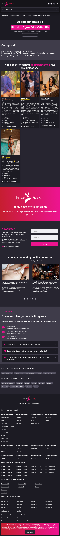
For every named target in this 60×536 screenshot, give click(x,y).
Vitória (47, 420)
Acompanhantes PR (7, 445)
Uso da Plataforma (22, 515)
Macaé (33, 420)
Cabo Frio (33, 417)
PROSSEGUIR (30, 532)
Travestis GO (48, 501)
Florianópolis (19, 417)
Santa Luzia (4, 438)
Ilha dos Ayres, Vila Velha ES (41, 15)
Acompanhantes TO (50, 472)
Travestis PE (48, 504)
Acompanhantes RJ (37, 414)
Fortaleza (3, 458)
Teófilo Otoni (4, 441)
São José (18, 423)
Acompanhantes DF (51, 455)
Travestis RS (33, 504)
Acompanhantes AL (50, 469)
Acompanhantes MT (51, 445)
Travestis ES (33, 501)
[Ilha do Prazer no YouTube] (20, 403)
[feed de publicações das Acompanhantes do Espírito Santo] (51, 4)
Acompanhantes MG (7, 414)
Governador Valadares (7, 426)
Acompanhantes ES (15, 15)
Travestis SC (19, 501)
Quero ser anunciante (30, 35)
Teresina (33, 458)
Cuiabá (47, 448)
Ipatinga (3, 429)
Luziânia (18, 451)
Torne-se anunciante (22, 521)
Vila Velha (48, 417)
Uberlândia (4, 493)
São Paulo (34, 448)
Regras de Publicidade (7, 518)
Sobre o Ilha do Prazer (7, 515)
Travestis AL (48, 507)
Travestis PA (4, 507)
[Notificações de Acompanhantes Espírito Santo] (49, 4)
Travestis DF (38, 484)
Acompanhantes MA (50, 466)
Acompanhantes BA (6, 466)
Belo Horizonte (5, 417)
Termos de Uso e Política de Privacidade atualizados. (36, 528)
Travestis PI (19, 507)
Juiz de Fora (4, 432)
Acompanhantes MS (21, 472)
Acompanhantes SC (22, 414)
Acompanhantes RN (6, 469)
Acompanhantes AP (6, 472)
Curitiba (3, 448)
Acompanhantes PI (36, 455)
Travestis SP (22, 484)
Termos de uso (5, 521)
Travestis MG (5, 484)
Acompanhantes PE (22, 455)
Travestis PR (4, 504)
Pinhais (3, 451)
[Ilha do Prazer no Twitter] (25, 403)
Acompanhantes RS (21, 466)
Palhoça (18, 420)
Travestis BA (19, 504)
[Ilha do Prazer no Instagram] (23, 403)
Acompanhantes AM (36, 469)
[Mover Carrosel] (24, 299)
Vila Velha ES (27, 15)
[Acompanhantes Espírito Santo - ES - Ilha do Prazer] (8, 3)
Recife (18, 458)
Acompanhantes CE (7, 455)
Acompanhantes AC (6, 475)
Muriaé (3, 435)
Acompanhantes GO (22, 445)
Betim (2, 420)
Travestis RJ (4, 501)
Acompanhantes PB (21, 469)
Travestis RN (34, 507)
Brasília (47, 458)
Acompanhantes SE (21, 475)
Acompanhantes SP (37, 445)
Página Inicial (4, 15)
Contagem (4, 423)
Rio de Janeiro (35, 423)
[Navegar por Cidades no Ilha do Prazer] (3, 9)
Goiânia (18, 448)
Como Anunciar (21, 518)
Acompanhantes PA (35, 466)
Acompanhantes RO (36, 472)
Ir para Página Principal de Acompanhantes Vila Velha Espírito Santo (21, 56)
